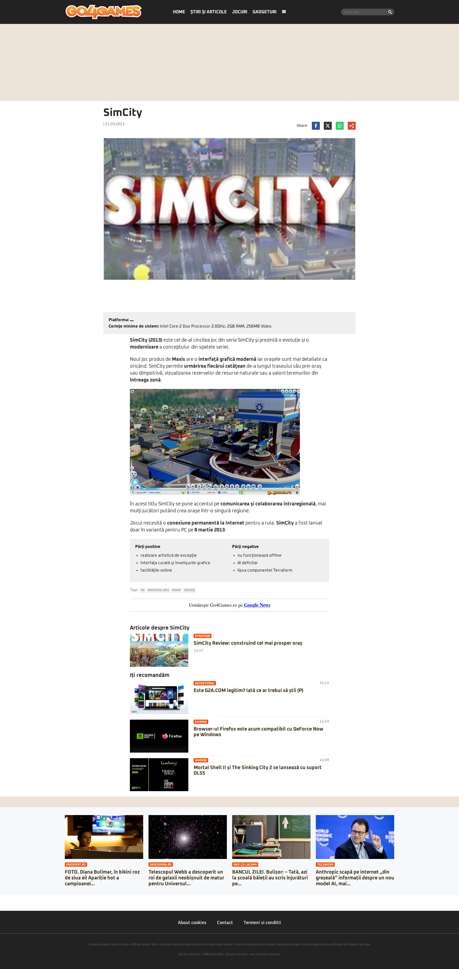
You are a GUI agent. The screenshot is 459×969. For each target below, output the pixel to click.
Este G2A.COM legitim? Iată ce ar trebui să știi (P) (248, 690)
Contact (225, 923)
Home (179, 12)
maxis (176, 590)
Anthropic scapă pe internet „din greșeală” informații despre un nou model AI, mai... (355, 878)
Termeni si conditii (262, 923)
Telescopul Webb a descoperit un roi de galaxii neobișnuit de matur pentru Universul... (186, 878)
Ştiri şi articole (208, 12)
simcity (189, 590)
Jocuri (239, 12)
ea (142, 590)
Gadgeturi (265, 12)
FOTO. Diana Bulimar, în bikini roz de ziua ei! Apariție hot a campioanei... (102, 878)
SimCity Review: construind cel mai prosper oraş (248, 643)
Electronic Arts (158, 590)
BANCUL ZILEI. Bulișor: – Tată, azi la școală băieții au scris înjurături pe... (270, 878)
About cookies (192, 923)
